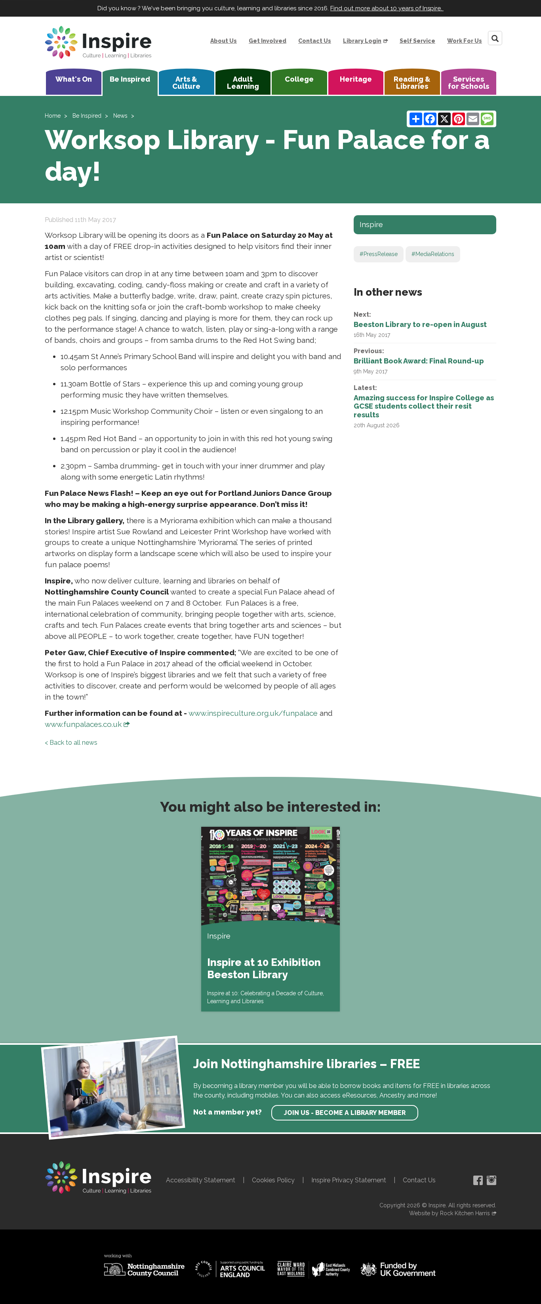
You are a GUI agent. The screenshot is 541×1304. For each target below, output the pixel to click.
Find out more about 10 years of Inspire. (387, 8)
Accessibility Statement (200, 1180)
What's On (73, 79)
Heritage (356, 79)
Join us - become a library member (345, 1113)
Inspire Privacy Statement (348, 1180)
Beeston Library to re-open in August (420, 324)
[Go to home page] (98, 42)
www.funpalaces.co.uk (83, 724)
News (120, 116)
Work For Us (464, 41)
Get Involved (267, 41)
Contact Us (314, 41)
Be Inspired (130, 79)
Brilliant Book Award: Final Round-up (419, 361)
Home (53, 116)
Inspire (371, 224)
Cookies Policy (273, 1180)
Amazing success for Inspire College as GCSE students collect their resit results (424, 406)
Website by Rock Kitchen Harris (449, 1213)
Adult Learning (243, 82)
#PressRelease (379, 254)
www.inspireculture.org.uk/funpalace (253, 713)
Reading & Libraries (412, 82)
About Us (223, 41)
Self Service (417, 41)
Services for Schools (468, 82)
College (299, 79)
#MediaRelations (432, 254)
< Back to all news (71, 742)
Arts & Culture (186, 82)
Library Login (362, 41)
